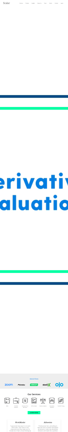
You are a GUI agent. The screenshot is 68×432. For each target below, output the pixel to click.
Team (45, 3)
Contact (56, 3)
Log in (62, 3)
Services (21, 3)
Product (27, 3)
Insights (33, 3)
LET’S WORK (34, 204)
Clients (50, 3)
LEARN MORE (34, 412)
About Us (39, 3)
